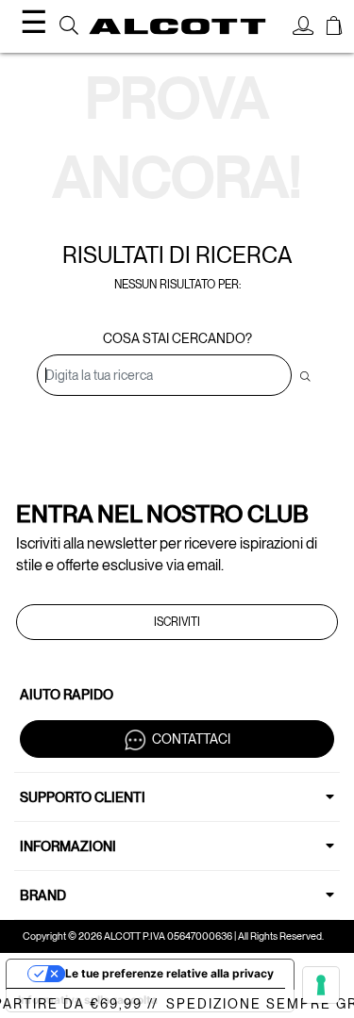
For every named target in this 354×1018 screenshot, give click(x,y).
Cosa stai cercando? (177, 338)
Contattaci (191, 739)
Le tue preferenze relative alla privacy (169, 973)
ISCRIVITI (177, 622)
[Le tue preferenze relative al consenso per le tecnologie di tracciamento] (321, 985)
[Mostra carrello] (334, 28)
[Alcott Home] (177, 26)
